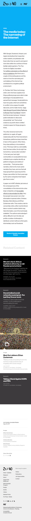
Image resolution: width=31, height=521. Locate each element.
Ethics (5, 307)
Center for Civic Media (9, 278)
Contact (17, 478)
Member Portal (6, 494)
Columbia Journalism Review (12, 422)
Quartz (6, 276)
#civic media (6, 279)
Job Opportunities (20, 476)
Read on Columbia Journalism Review (15, 234)
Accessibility (6, 511)
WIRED (6, 305)
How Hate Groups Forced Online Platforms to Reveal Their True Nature (15, 110)
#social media (24, 369)
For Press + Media (7, 496)
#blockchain (12, 279)
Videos (5, 492)
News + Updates (7, 472)
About (4, 477)
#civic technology (7, 369)
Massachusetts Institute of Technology (12, 507)
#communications (16, 369)
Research (5, 475)
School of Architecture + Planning (11, 509)
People (5, 487)
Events (5, 489)
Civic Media (18, 278)
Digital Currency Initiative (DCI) (15, 307)
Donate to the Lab (7, 512)
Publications (18, 474)
